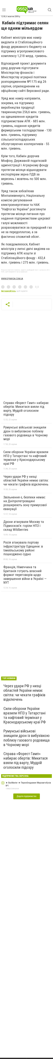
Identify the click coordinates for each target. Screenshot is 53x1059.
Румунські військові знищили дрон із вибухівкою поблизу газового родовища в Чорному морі (25, 433)
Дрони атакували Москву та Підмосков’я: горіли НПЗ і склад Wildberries (23, 525)
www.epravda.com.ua (12, 278)
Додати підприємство (26, 796)
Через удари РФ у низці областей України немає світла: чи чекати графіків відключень (25, 480)
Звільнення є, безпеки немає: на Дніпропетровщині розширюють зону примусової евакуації (25, 503)
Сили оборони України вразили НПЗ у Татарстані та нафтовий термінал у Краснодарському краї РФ (25, 458)
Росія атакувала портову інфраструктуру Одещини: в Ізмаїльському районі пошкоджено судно (23, 548)
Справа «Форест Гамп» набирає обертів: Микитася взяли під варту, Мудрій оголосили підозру (26, 409)
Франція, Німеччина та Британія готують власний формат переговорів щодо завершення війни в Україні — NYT (24, 575)
